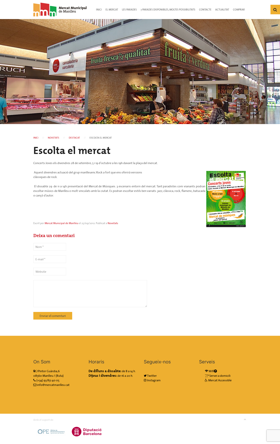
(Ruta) (60, 375)
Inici (99, 9)
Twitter (152, 375)
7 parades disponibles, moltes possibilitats (168, 9)
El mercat (112, 9)
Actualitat (222, 9)
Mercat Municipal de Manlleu (61, 223)
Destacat (74, 138)
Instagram (153, 380)
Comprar (239, 9)
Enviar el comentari (53, 315)
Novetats (53, 138)
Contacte (205, 9)
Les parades (129, 9)
